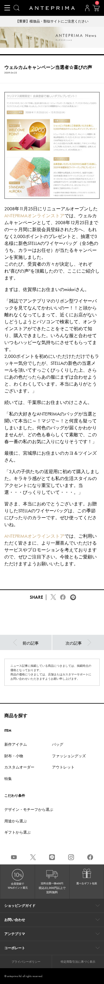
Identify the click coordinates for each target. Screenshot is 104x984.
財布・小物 (13, 755)
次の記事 (74, 643)
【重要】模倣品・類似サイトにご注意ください (52, 21)
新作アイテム (15, 744)
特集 (8, 778)
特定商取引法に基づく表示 (78, 962)
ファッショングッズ (69, 755)
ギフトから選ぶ (17, 832)
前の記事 (31, 643)
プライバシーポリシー (26, 962)
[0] (96, 9)
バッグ (57, 744)
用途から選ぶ (15, 821)
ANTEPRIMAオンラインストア (34, 216)
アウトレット (63, 767)
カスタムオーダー (19, 767)
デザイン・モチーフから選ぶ (28, 809)
